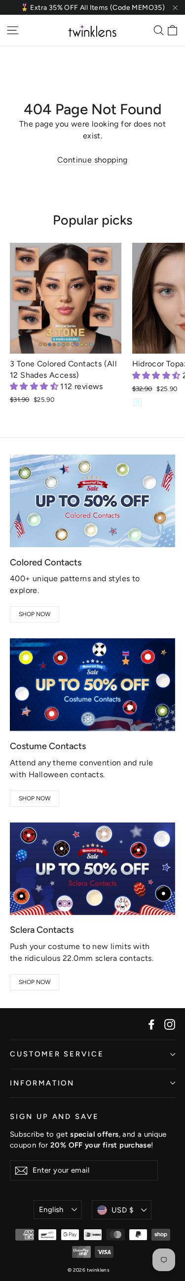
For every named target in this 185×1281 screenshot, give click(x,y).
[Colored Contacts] (92, 501)
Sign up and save (54, 1116)
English (51, 1209)
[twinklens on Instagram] (169, 1024)
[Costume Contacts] (92, 684)
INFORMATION (42, 1083)
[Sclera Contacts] (92, 868)
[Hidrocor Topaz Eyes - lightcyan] (137, 402)
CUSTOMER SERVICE (57, 1054)
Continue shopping (92, 159)
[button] (35, 386)
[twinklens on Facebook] (151, 1024)
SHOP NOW (35, 614)
